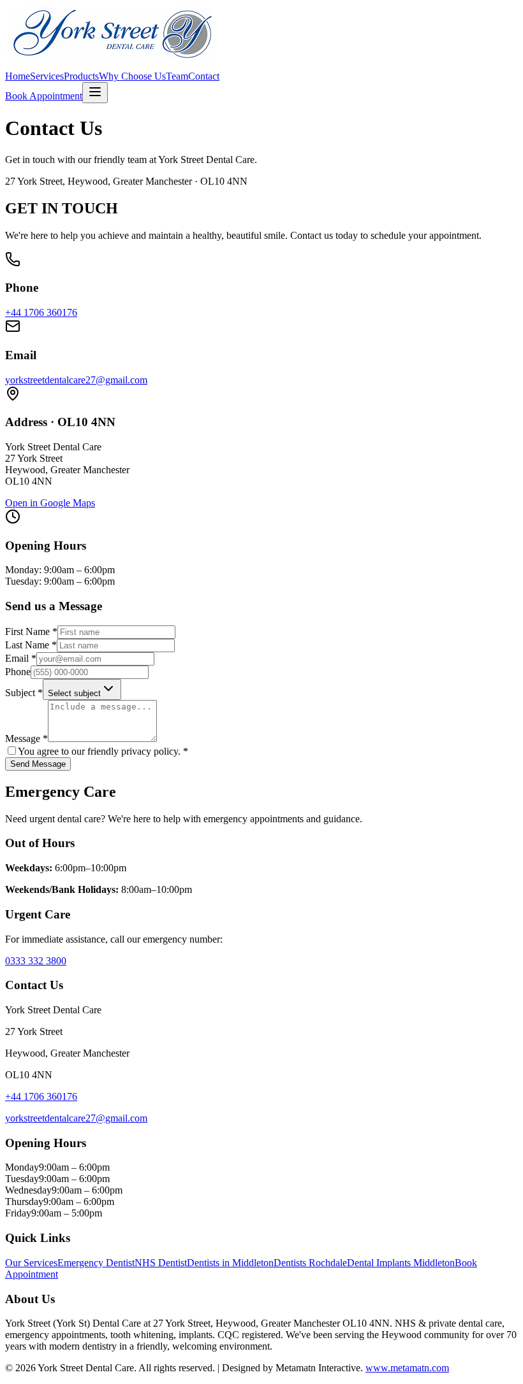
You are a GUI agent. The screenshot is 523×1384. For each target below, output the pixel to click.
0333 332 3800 (35, 960)
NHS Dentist (161, 1262)
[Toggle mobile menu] (95, 92)
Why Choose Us (132, 76)
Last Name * (31, 644)
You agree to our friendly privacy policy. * (103, 751)
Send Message (38, 764)
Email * (20, 658)
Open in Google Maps (50, 502)
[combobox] (82, 689)
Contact (203, 76)
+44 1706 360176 (41, 312)
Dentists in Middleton (230, 1262)
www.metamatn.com (407, 1367)
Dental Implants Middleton (401, 1262)
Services (47, 76)
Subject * (24, 692)
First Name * (31, 631)
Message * (26, 738)
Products (81, 76)
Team (177, 76)
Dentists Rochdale (310, 1262)
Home (17, 76)
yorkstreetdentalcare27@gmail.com (76, 380)
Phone (18, 671)
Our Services (31, 1262)
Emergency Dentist (96, 1262)
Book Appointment (43, 95)
